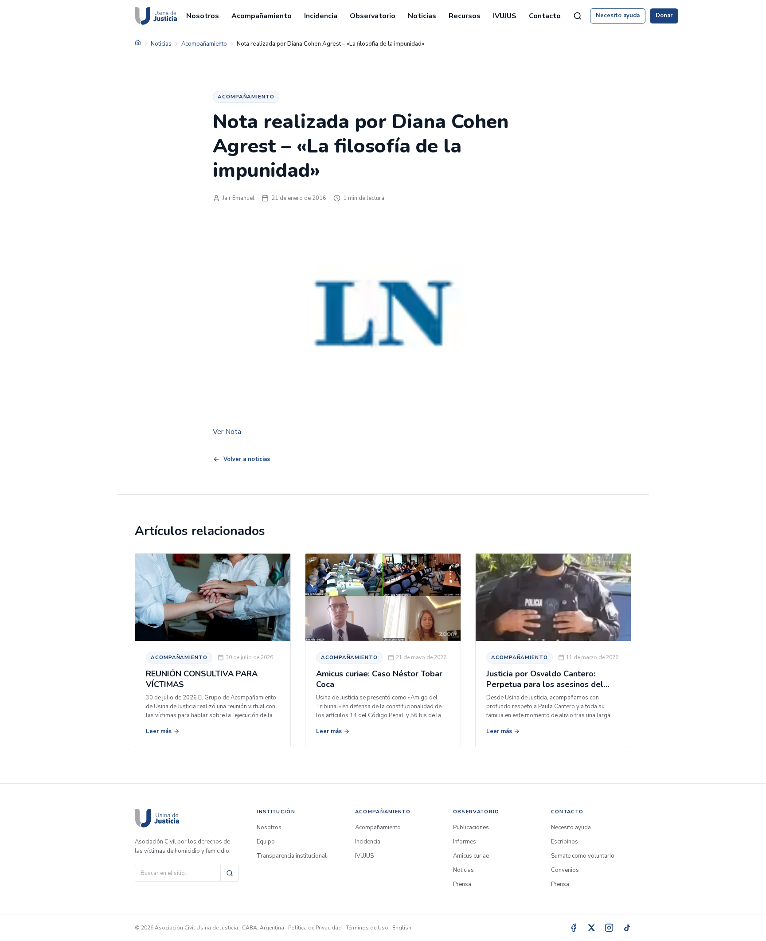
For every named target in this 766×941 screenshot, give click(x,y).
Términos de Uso (367, 927)
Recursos (465, 16)
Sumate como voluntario (582, 856)
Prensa (462, 884)
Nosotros (202, 16)
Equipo (266, 842)
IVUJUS (504, 16)
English (401, 927)
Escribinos (564, 842)
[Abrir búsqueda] (578, 16)
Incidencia (320, 16)
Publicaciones (471, 828)
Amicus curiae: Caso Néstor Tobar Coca (379, 678)
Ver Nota (227, 432)
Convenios (565, 870)
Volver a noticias (246, 459)
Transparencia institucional (292, 856)
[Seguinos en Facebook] (573, 927)
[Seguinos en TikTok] (626, 927)
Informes (464, 842)
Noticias (422, 16)
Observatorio (372, 16)
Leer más (159, 731)
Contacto (545, 16)
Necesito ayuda (618, 16)
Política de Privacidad (315, 927)
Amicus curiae (471, 856)
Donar (664, 16)
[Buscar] (229, 873)
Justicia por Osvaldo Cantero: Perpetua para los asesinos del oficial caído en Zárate (544, 684)
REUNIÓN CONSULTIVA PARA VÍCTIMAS (202, 678)
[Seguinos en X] (591, 927)
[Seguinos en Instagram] (609, 927)
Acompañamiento (261, 16)
